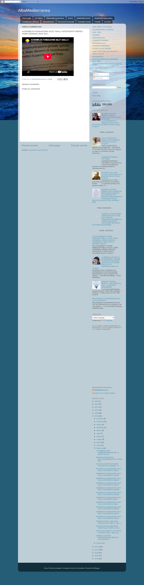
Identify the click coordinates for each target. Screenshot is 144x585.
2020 (97, 413)
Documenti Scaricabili (66, 22)
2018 (97, 547)
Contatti (97, 22)
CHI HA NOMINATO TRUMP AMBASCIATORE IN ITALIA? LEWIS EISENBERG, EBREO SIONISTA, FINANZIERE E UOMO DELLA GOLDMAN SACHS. (105, 240)
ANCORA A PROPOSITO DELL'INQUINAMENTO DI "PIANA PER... (109, 459)
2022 (97, 407)
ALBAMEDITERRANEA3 (100, 46)
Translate (109, 320)
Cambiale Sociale (84, 22)
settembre (100, 427)
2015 (97, 556)
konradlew (80, 568)
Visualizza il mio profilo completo (103, 393)
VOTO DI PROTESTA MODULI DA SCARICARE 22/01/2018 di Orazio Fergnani (110, 141)
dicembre (100, 418)
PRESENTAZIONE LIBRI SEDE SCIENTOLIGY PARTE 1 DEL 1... (108, 527)
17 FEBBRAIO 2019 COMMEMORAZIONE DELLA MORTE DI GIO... (107, 452)
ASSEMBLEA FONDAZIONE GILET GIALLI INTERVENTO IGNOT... (108, 469)
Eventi (70, 18)
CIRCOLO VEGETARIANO (101, 48)
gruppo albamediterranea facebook (104, 51)
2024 (97, 401)
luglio (99, 433)
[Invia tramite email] (58, 79)
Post (97, 74)
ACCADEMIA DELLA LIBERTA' (103, 29)
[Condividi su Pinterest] (67, 79)
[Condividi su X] (62, 79)
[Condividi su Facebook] (65, 79)
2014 (97, 559)
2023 (97, 404)
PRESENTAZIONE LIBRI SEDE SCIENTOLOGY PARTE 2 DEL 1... (109, 522)
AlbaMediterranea (34, 10)
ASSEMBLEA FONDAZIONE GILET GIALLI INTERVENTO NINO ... (108, 498)
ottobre (99, 424)
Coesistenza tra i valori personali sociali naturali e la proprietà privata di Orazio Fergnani (111, 175)
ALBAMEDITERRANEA (100, 40)
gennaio (100, 543)
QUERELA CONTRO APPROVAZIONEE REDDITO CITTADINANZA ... (107, 537)
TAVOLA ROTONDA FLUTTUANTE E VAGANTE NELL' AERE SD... (108, 532)
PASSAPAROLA (97, 56)
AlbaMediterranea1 (83, 18)
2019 (97, 416)
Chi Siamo (39, 18)
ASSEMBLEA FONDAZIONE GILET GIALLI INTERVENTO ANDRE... (108, 493)
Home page (26, 18)
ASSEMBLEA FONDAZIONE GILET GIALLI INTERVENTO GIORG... (108, 474)
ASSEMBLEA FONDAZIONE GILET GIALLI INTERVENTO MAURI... (108, 479)
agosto (99, 430)
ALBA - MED (96, 32)
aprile (99, 442)
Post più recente (30, 145)
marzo (99, 445)
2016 (97, 553)
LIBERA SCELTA (98, 54)
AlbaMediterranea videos (103, 18)
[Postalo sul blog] (60, 79)
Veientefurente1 (48, 22)
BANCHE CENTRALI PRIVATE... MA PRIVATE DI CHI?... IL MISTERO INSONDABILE (111, 284)
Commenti (99, 78)
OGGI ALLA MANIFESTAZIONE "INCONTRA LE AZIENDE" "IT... (108, 465)
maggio (99, 439)
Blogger (97, 568)
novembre (100, 421)
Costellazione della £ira (30, 22)
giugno (99, 436)
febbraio (100, 448)
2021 (97, 410)
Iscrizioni (107, 22)
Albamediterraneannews (55, 18)
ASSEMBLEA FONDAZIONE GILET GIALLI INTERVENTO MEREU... (108, 489)
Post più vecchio (79, 145)
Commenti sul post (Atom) (38, 150)
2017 (97, 550)
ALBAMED (96, 35)
